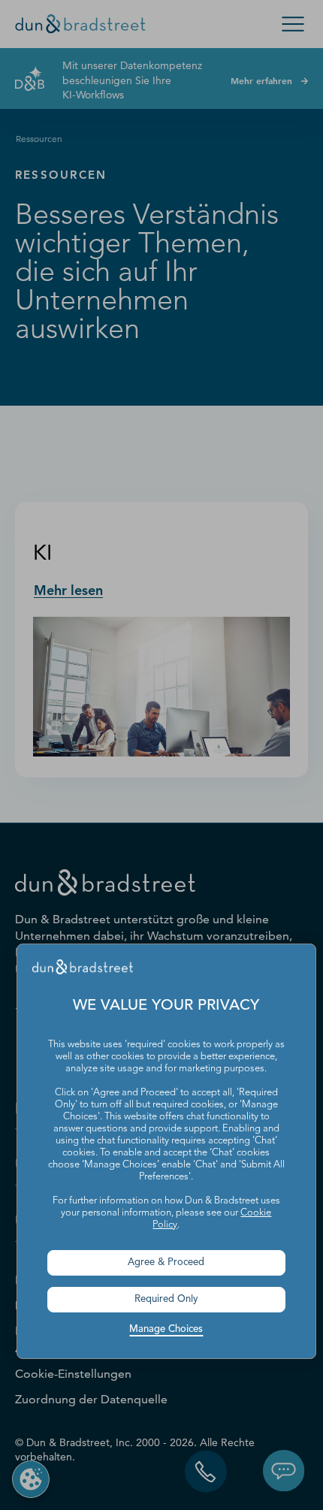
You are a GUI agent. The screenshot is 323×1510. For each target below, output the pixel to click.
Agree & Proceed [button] (166, 1262)
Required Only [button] (166, 1299)
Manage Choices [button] (166, 1329)
